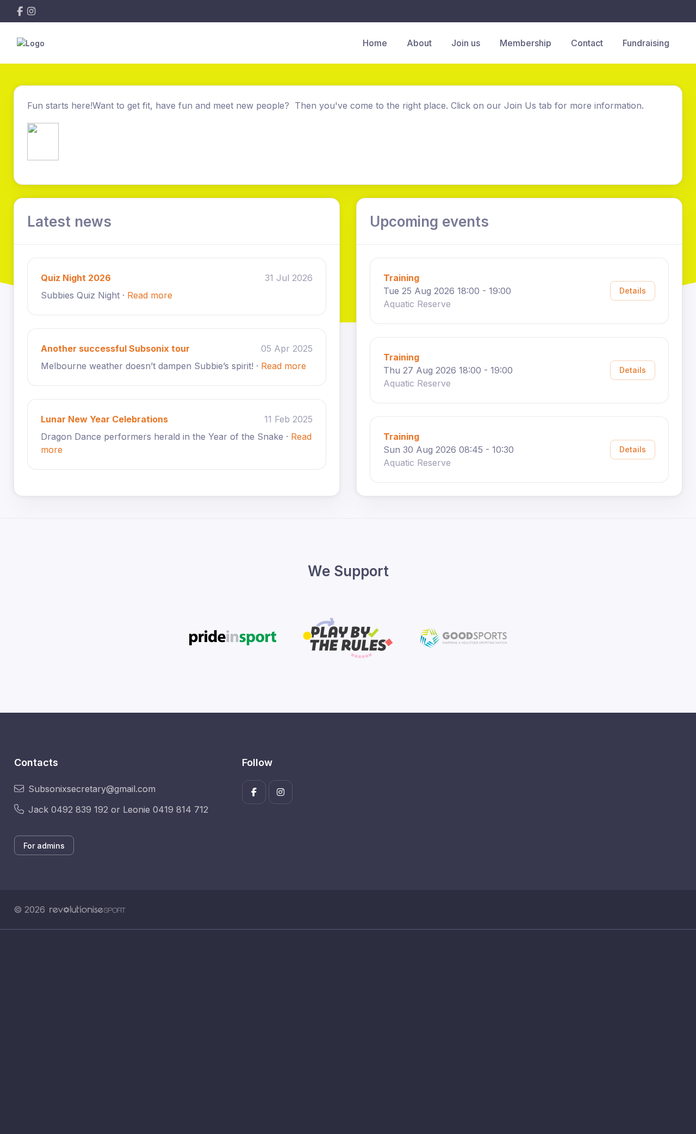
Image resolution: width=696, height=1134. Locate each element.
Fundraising (646, 43)
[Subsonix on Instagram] (31, 11)
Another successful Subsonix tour (115, 348)
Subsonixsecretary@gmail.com (92, 788)
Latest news (69, 221)
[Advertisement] (340, 1032)
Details (632, 290)
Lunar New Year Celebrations (104, 419)
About (419, 43)
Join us (465, 43)
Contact (587, 43)
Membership (525, 43)
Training (401, 277)
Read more (149, 295)
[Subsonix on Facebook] (20, 11)
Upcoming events (429, 221)
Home (375, 43)
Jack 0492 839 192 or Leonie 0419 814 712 (118, 809)
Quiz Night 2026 (76, 277)
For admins (44, 845)
